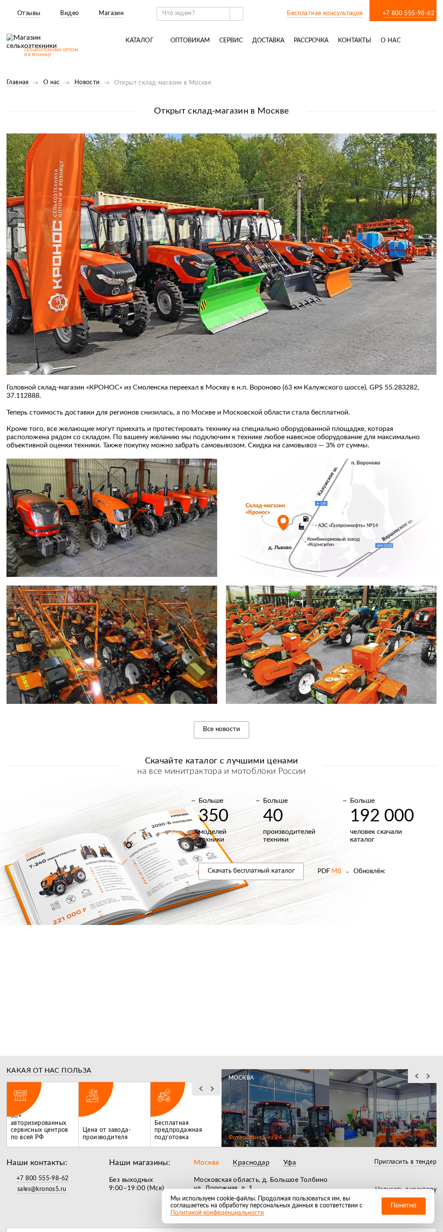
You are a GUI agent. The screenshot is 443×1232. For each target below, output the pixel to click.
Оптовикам (190, 41)
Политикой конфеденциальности (217, 1213)
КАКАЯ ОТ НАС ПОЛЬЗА (49, 1070)
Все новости (221, 729)
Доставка (268, 41)
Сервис (231, 41)
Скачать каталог (251, 871)
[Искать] (236, 13)
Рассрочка (311, 41)
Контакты (354, 41)
